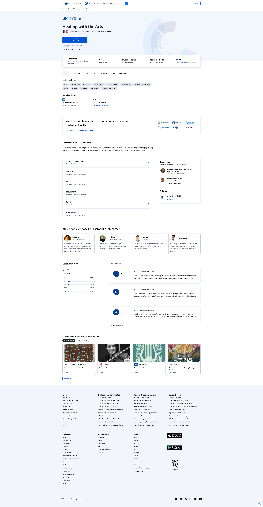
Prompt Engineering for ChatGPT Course (146, 422)
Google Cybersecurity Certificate (108, 400)
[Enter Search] (126, 3)
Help (135, 450)
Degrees (65, 462)
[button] (197, 3)
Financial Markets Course (141, 416)
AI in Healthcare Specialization (143, 407)
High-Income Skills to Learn (177, 413)
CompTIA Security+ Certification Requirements (183, 407)
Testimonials (90, 73)
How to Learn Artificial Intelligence (179, 416)
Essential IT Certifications (177, 410)
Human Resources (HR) (70, 413)
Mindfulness (94, 88)
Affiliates (136, 465)
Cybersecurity (67, 404)
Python (65, 422)
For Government (68, 468)
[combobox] (106, 3)
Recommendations (120, 73)
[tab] (68, 340)
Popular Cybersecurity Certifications (180, 422)
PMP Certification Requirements (179, 419)
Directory (136, 462)
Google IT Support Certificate (107, 407)
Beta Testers (102, 443)
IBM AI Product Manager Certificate (109, 419)
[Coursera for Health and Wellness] (66, 3)
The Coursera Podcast (105, 450)
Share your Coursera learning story (179, 425)
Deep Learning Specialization (142, 410)
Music (65, 85)
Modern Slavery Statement (142, 468)
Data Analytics (67, 407)
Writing (66, 88)
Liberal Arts (86, 85)
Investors (136, 440)
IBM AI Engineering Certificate (107, 416)
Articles (136, 459)
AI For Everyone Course (141, 404)
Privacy (136, 446)
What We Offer (67, 440)
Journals (74, 88)
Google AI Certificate (104, 397)
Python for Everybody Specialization (145, 425)
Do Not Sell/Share (139, 471)
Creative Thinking (112, 85)
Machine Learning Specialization (143, 419)
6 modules (72, 58)
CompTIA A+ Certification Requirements (181, 404)
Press (135, 437)
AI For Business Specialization (143, 400)
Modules (77, 73)
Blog (99, 446)
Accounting (66, 397)
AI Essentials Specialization (142, 397)
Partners (100, 440)
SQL (64, 425)
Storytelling (84, 88)
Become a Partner (68, 474)
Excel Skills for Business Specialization (145, 413)
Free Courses (67, 480)
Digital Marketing (68, 410)
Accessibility (137, 453)
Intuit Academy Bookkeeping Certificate (110, 425)
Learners (101, 437)
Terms (136, 443)
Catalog (65, 450)
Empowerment (75, 85)
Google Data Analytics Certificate (108, 404)
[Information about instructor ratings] (172, 164)
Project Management (69, 419)
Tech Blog (101, 453)
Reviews (104, 73)
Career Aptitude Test (175, 397)
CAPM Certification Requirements (179, 400)
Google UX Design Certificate (107, 413)
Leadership (66, 443)
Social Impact (67, 477)
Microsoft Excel (67, 416)
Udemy (65, 483)
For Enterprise (67, 465)
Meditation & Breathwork (142, 85)
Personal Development (75, 9)
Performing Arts (99, 85)
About (66, 73)
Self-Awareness (126, 85)
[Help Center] (260, 504)
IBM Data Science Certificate (107, 422)
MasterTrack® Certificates (71, 459)
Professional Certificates (70, 456)
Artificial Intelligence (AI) (70, 400)
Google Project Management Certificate (110, 410)
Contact (136, 456)
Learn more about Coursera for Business (80, 130)
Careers (65, 446)
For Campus (66, 471)
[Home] (63, 9)
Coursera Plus (67, 453)
